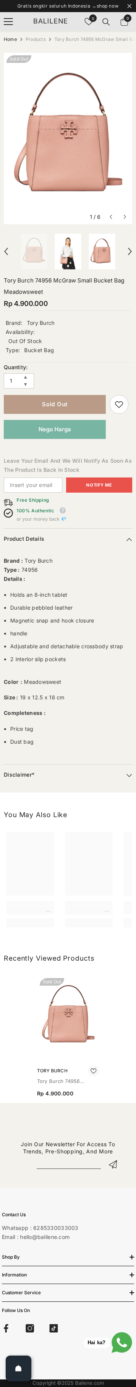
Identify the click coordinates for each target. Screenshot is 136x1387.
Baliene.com (89, 1383)
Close (129, 6)
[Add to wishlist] (93, 1071)
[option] (68, 138)
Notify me (99, 485)
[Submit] (112, 1164)
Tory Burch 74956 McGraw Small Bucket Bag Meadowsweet (63, 1081)
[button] (110, 216)
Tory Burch (41, 323)
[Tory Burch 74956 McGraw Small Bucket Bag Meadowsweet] (68, 1016)
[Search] (106, 22)
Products (36, 39)
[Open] (18, 1368)
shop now (108, 6)
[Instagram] (30, 1328)
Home (10, 39)
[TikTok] (54, 1328)
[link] (119, 404)
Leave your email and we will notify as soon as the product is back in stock (68, 465)
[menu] (8, 21)
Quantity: (16, 367)
